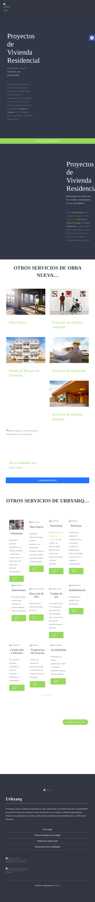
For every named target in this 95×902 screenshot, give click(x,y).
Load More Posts (47, 480)
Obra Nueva (25, 301)
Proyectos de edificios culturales (69, 301)
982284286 (28, 759)
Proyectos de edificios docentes (69, 393)
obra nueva (81, 219)
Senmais (57, 885)
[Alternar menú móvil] (91, 7)
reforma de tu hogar (73, 223)
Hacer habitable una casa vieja (25, 442)
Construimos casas (16, 68)
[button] (92, 38)
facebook (51, 695)
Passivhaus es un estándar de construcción (56, 536)
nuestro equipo (77, 212)
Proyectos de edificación (69, 350)
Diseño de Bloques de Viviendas (25, 350)
